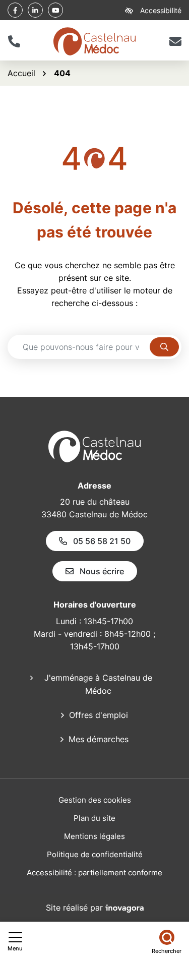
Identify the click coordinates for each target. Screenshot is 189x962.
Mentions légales (94, 836)
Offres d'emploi (98, 715)
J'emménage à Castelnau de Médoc (98, 684)
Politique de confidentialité (95, 854)
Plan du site (94, 818)
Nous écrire (102, 571)
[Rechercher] (164, 346)
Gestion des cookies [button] (94, 800)
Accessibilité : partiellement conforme (94, 872)
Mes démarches (99, 739)
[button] (14, 41)
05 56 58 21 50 (102, 541)
